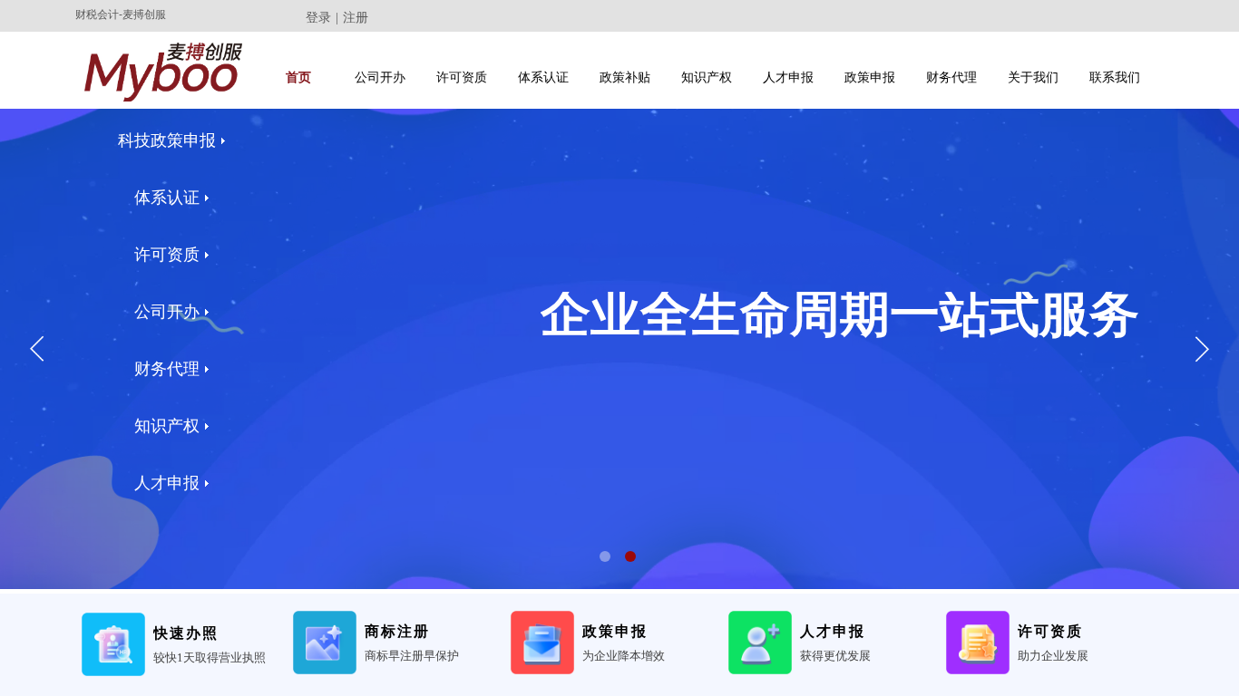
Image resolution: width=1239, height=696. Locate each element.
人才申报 (788, 77)
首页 (298, 77)
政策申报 (869, 77)
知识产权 (706, 77)
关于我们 (1033, 77)
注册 (355, 17)
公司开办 (380, 77)
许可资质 (461, 77)
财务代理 (951, 77)
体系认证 (543, 77)
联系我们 (1114, 77)
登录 (318, 17)
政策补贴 (625, 77)
